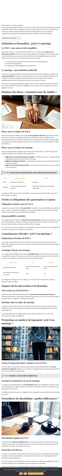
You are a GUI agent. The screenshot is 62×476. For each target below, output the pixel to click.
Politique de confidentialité (36, 473)
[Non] (60, 472)
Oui (21, 473)
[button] (12, 25)
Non (25, 473)
